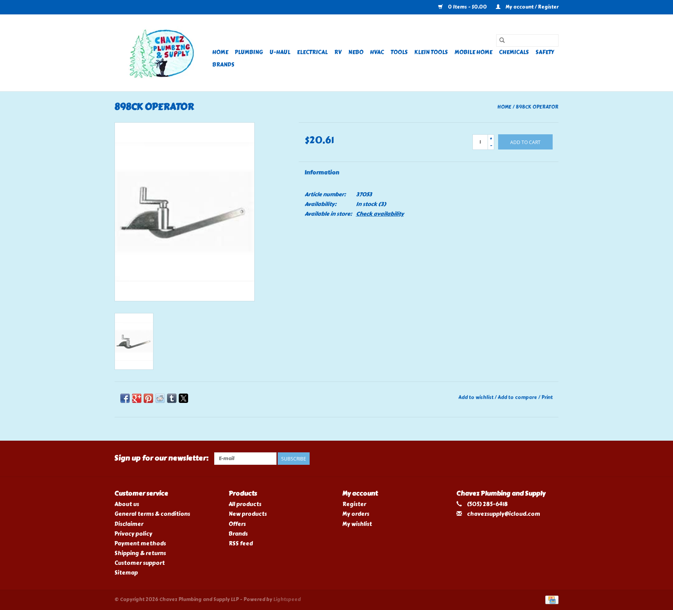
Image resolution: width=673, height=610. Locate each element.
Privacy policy (133, 534)
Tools (399, 52)
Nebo (355, 52)
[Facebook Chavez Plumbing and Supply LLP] (538, 458)
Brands (223, 65)
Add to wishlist (476, 397)
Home (220, 52)
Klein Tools (431, 52)
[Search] (502, 40)
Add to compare (518, 397)
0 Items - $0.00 (467, 7)
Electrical (312, 52)
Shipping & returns (140, 553)
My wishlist (357, 524)
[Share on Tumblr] (171, 398)
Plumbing (249, 52)
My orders (355, 514)
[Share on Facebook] (125, 398)
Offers (237, 524)
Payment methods (140, 544)
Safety (545, 52)
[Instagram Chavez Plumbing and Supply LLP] (552, 458)
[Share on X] (183, 398)
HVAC (377, 52)
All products (245, 504)
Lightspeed (287, 599)
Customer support (140, 563)
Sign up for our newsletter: (161, 458)
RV (338, 52)
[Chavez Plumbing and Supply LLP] (162, 52)
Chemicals (514, 52)
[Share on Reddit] (160, 398)
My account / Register (531, 7)
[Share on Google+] (136, 398)
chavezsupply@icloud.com (503, 514)
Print (547, 397)
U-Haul (280, 52)
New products (248, 514)
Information (322, 173)
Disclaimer (129, 524)
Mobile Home (473, 52)
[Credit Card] (550, 598)
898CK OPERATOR (537, 107)
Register (354, 504)
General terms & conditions (152, 514)
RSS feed (241, 544)
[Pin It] (148, 398)
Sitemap (126, 573)
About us (127, 504)
